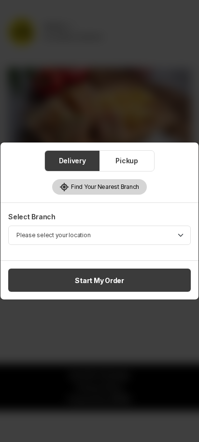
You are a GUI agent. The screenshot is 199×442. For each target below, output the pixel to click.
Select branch (32, 217)
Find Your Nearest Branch (104, 186)
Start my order (99, 280)
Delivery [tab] (72, 161)
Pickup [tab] (126, 161)
